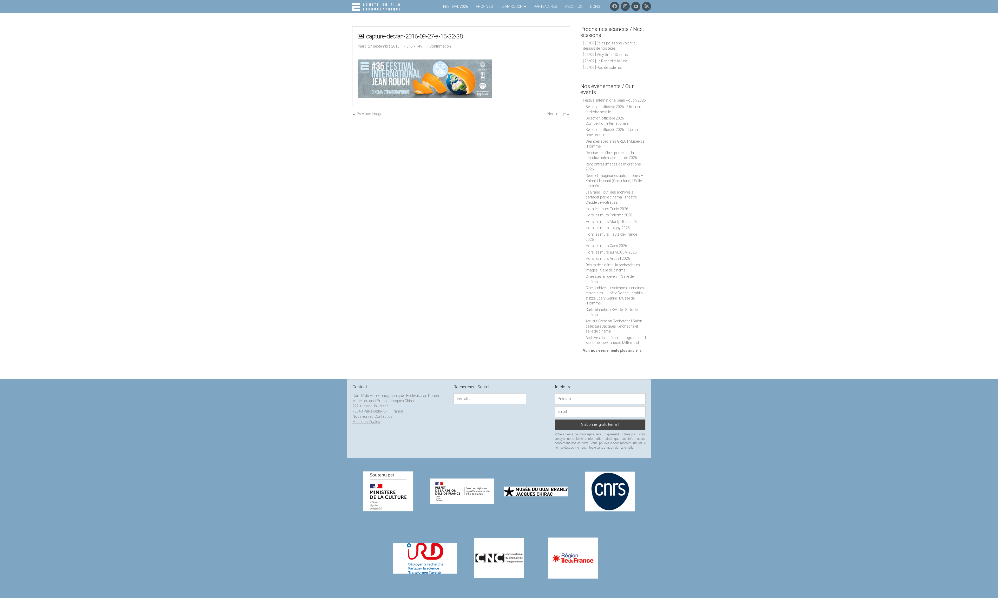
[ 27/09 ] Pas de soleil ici (602, 67)
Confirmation (440, 46)
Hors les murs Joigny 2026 (608, 228)
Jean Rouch (512, 6)
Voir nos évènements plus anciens (612, 350)
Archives (484, 6)
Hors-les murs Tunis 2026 (607, 209)
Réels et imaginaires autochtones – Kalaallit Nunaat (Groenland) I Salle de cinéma (614, 181)
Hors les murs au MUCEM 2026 (611, 252)
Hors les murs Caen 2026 (606, 246)
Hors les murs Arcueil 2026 (608, 258)
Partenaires (545, 6)
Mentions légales (366, 422)
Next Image (558, 114)
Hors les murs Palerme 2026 (609, 215)
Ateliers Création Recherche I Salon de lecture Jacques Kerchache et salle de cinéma (614, 326)
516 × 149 (414, 46)
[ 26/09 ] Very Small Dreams (605, 54)
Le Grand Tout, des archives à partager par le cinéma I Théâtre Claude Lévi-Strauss (611, 197)
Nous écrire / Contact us (372, 416)
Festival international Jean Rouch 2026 (614, 100)
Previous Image (367, 114)
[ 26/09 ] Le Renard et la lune (605, 61)
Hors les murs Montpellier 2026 (611, 222)
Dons (595, 6)
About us (573, 6)
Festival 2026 (455, 6)
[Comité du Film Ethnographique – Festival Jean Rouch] (377, 7)
